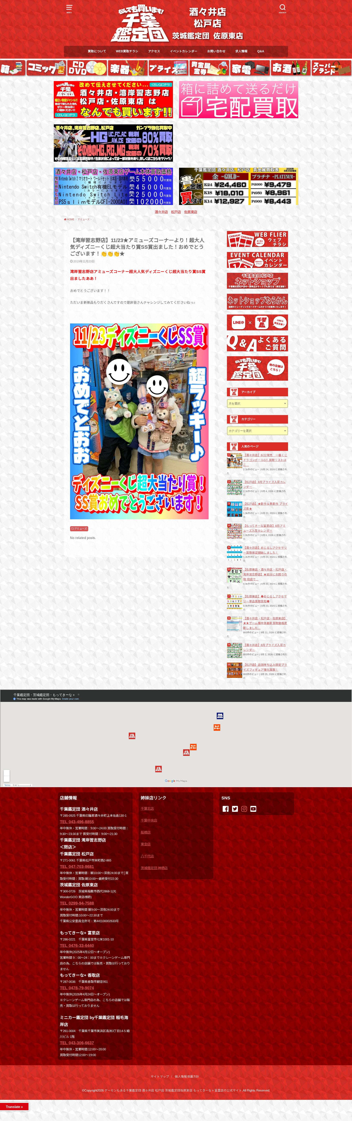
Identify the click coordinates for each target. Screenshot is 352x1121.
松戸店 (176, 212)
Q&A (260, 51)
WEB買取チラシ (127, 51)
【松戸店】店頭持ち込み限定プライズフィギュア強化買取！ (265, 667)
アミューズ (80, 528)
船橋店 (146, 832)
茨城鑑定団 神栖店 (154, 868)
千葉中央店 (149, 820)
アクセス (154, 51)
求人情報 (241, 51)
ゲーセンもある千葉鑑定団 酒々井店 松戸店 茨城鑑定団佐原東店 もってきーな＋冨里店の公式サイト (173, 1090)
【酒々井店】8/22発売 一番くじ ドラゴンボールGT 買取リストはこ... (265, 460)
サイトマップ (160, 1076)
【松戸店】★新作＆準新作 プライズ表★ (265, 506)
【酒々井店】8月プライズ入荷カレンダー (264, 647)
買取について (97, 51)
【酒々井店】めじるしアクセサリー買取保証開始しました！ (265, 550)
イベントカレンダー (183, 51)
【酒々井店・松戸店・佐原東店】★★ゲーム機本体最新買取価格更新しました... (265, 623)
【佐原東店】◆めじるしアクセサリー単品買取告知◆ (265, 599)
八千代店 (147, 856)
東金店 (146, 844)
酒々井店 (161, 212)
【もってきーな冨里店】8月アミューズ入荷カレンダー (264, 528)
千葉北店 (147, 808)
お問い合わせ (216, 51)
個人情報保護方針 (187, 1076)
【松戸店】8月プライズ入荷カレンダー (264, 484)
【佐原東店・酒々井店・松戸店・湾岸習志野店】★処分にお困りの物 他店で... (265, 574)
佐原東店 (190, 212)
